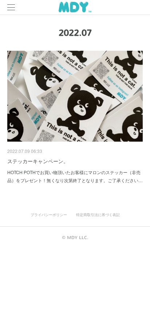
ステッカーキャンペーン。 (37, 161)
